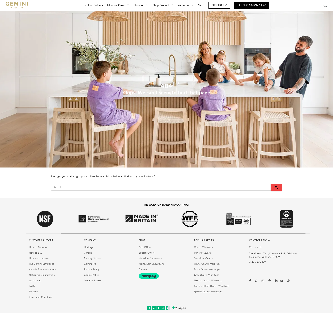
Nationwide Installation (42, 275)
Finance (33, 291)
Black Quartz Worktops (207, 269)
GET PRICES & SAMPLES (250, 5)
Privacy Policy (91, 269)
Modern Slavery (92, 280)
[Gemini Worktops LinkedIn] (276, 281)
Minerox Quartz (203, 252)
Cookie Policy (91, 275)
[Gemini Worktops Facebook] (250, 281)
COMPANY (90, 240)
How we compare (39, 258)
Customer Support (41, 240)
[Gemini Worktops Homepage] (17, 5)
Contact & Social (260, 240)
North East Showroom (151, 263)
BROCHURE (218, 5)
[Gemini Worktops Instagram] (263, 281)
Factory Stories (92, 258)
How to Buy (35, 252)
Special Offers (147, 252)
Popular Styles (204, 240)
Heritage (88, 247)
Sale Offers (145, 247)
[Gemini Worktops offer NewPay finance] (166, 276)
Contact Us (255, 247)
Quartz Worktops (203, 247)
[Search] (325, 5)
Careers (88, 252)
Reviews (143, 269)
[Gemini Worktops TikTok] (288, 281)
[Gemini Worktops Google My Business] (256, 281)
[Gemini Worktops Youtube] (281, 281)
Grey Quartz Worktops (206, 275)
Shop (142, 240)
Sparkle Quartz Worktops (208, 291)
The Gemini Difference (41, 263)
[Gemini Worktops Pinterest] (269, 281)
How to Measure (38, 247)
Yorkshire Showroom (150, 258)
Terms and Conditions (41, 297)
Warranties (35, 280)
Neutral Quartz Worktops (208, 280)
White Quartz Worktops (207, 263)
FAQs (32, 286)
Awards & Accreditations (42, 269)
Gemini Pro (90, 263)
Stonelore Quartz (203, 258)
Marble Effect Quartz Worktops (211, 286)
